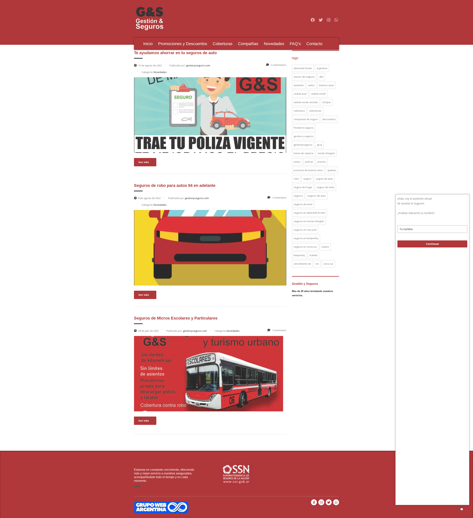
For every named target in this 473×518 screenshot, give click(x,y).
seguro (307, 178)
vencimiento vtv (302, 263)
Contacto (314, 43)
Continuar (432, 244)
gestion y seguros (304, 136)
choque (326, 102)
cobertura (299, 110)
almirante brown (303, 68)
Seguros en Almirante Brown (309, 212)
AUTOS (311, 85)
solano (325, 246)
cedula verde (318, 93)
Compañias (248, 43)
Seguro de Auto (324, 178)
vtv (317, 263)
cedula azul (300, 93)
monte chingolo (326, 153)
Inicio (148, 43)
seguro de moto (325, 187)
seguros (298, 195)
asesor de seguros (304, 76)
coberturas (315, 110)
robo (296, 178)
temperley (299, 255)
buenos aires (326, 85)
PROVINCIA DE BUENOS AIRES (308, 170)
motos (297, 161)
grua (319, 144)
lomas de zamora (303, 153)
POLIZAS (309, 161)
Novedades (274, 43)
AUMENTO (299, 85)
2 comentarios (278, 65)
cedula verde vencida (306, 102)
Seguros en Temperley (306, 238)
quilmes (331, 170)
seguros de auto (316, 195)
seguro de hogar (303, 187)
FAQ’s (295, 43)
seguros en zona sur (305, 246)
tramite (313, 255)
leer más (143, 162)
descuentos (329, 119)
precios (322, 161)
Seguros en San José (305, 229)
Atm (321, 76)
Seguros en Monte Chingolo (309, 221)
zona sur (328, 263)
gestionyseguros (303, 144)
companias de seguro (306, 119)
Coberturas (222, 43)
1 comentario (279, 197)
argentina (322, 68)
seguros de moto (303, 204)
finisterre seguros (304, 127)
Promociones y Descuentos (182, 43)
